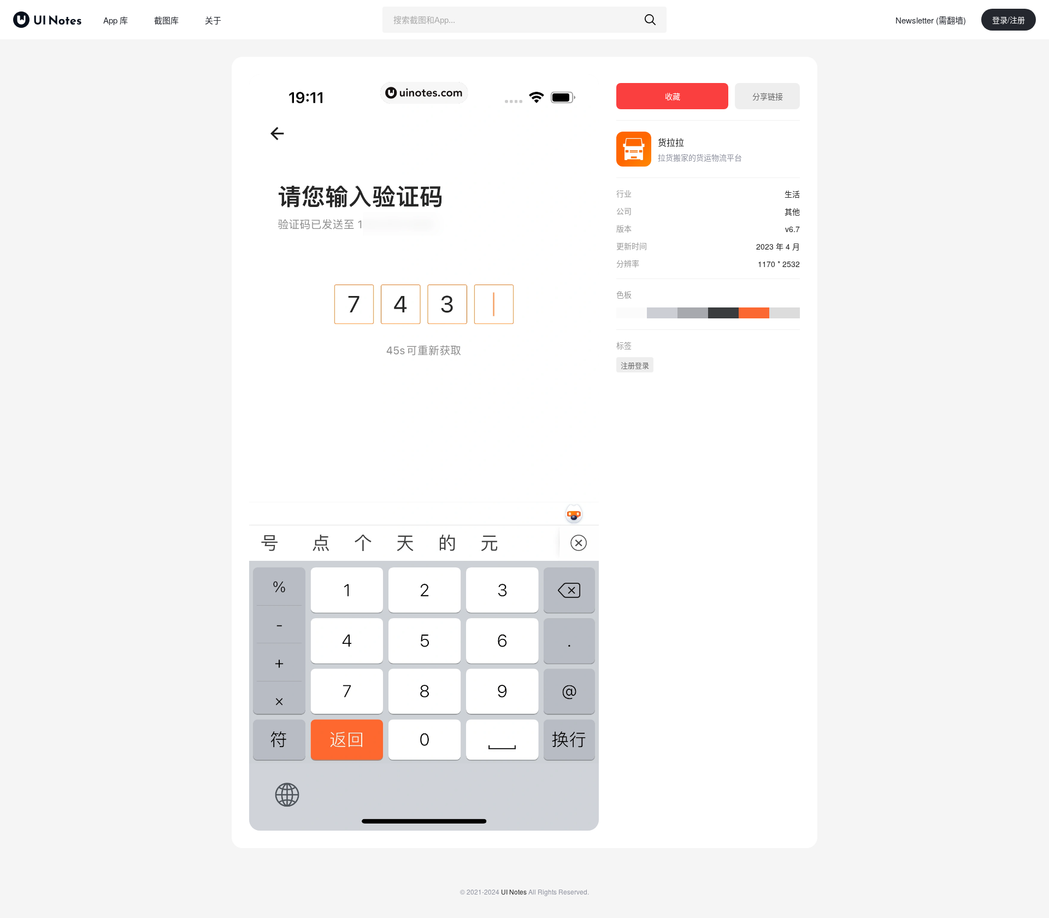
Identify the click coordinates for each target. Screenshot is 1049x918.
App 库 (115, 20)
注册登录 (635, 365)
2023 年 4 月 (778, 246)
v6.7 (792, 228)
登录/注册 (1008, 19)
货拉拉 (671, 142)
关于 (213, 20)
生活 (792, 193)
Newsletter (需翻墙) (930, 20)
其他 (792, 211)
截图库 (166, 20)
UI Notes (514, 891)
